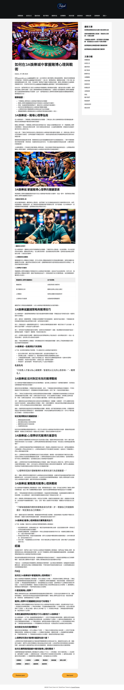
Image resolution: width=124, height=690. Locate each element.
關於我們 (87, 97)
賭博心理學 (63, 660)
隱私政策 (87, 108)
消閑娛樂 (97, 16)
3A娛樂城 (31, 80)
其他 (104, 16)
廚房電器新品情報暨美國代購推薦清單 (95, 45)
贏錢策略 (35, 664)
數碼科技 (54, 16)
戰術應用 (45, 660)
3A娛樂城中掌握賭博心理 (42, 84)
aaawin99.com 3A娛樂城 (25, 78)
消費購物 (63, 16)
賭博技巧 (27, 664)
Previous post (20, 675)
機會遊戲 (53, 660)
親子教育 (46, 16)
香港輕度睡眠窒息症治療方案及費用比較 (96, 30)
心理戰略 (36, 660)
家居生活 (29, 16)
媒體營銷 (20, 16)
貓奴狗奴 (37, 16)
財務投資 (88, 16)
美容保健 (71, 16)
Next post (70, 675)
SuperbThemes (75, 687)
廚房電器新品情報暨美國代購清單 (94, 49)
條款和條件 (87, 104)
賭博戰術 (18, 664)
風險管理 (44, 664)
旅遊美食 (80, 16)
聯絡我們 (87, 101)
